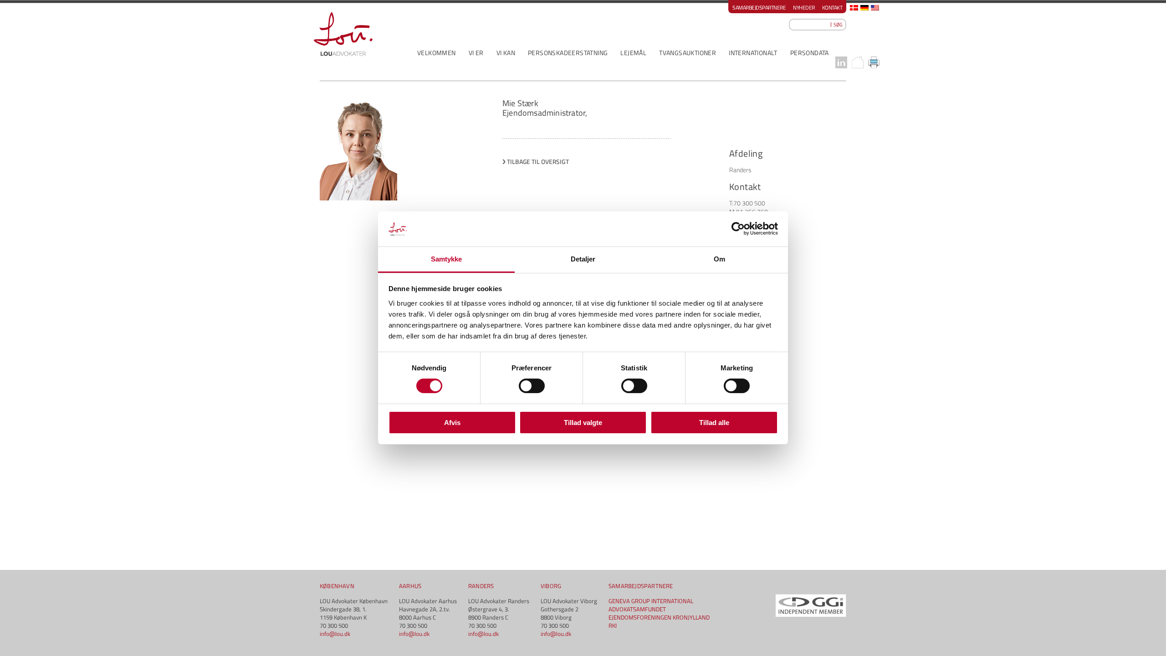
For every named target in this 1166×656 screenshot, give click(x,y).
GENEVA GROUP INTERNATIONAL (651, 600)
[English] (875, 7)
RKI (613, 625)
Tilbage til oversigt (538, 161)
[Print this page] (874, 62)
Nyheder (804, 7)
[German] (864, 7)
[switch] (532, 386)
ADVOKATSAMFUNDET (637, 609)
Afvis (452, 422)
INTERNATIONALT (753, 52)
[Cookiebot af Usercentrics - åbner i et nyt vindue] (738, 229)
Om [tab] (719, 259)
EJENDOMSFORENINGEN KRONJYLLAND (659, 617)
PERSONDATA (809, 52)
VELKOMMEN (436, 52)
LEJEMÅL (633, 52)
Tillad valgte (583, 422)
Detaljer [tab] (583, 259)
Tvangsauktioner (687, 52)
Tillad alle (714, 422)
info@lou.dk (335, 633)
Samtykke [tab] (446, 259)
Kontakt (832, 7)
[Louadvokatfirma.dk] (343, 34)
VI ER (476, 52)
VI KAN (505, 52)
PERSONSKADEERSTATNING (568, 52)
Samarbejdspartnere (759, 7)
